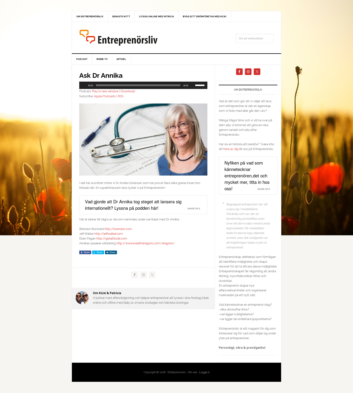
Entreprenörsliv (118, 37)
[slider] (200, 85)
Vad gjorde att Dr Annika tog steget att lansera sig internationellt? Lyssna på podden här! (133, 204)
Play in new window (105, 91)
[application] (143, 85)
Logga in (204, 372)
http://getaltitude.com (111, 238)
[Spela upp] (84, 85)
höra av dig (230, 149)
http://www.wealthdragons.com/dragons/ (145, 243)
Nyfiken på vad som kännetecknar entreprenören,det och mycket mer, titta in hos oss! (247, 175)
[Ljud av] (192, 85)
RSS (121, 96)
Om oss (192, 372)
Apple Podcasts (105, 96)
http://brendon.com (118, 229)
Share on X (194, 208)
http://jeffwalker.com (109, 233)
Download (128, 91)
